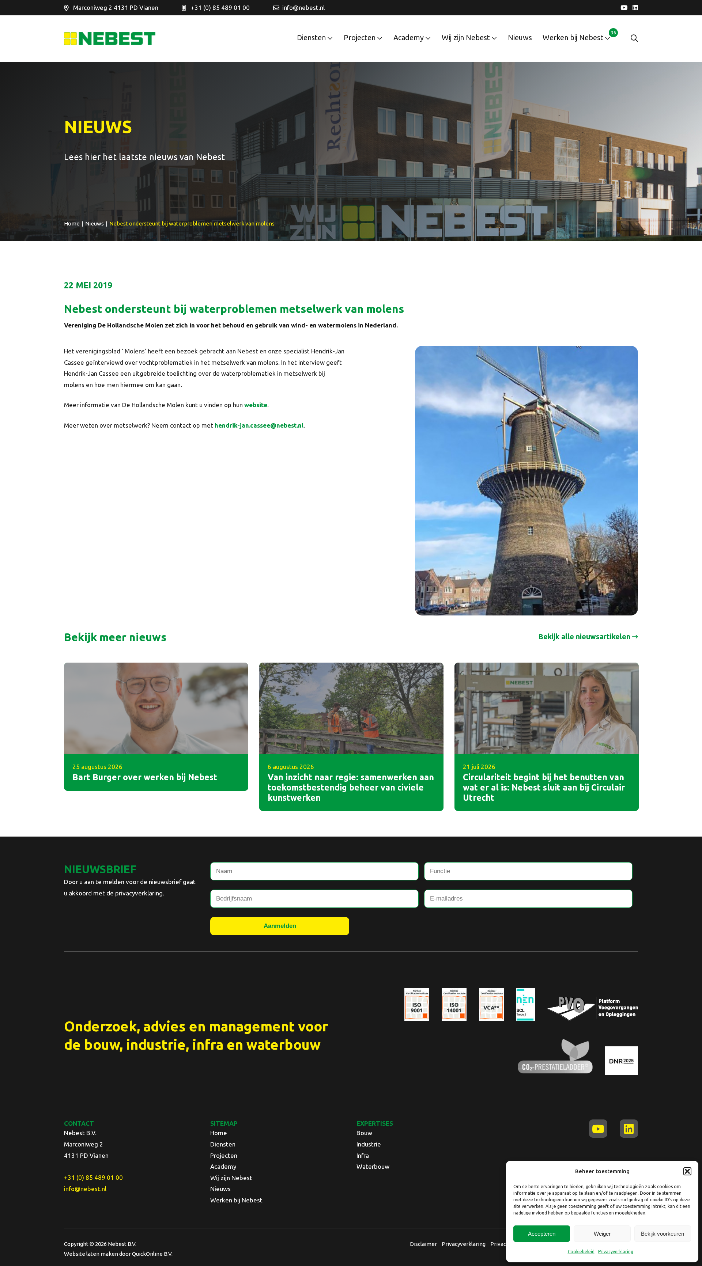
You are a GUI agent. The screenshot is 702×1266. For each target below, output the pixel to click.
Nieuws (520, 37)
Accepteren (541, 1234)
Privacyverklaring (615, 1251)
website (255, 404)
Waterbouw (372, 1166)
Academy (408, 37)
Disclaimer (423, 1244)
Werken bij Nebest (573, 37)
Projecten (359, 37)
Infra (362, 1155)
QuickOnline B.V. (152, 1254)
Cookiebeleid (581, 1251)
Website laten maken (91, 1254)
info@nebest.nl (303, 7)
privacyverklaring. (139, 893)
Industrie (368, 1144)
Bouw (364, 1132)
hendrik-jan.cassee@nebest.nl (259, 425)
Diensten (311, 37)
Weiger (602, 1234)
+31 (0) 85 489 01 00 (220, 7)
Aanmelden (280, 925)
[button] (687, 1171)
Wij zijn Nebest (466, 37)
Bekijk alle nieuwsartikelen (584, 636)
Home (218, 1132)
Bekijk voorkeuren (662, 1234)
